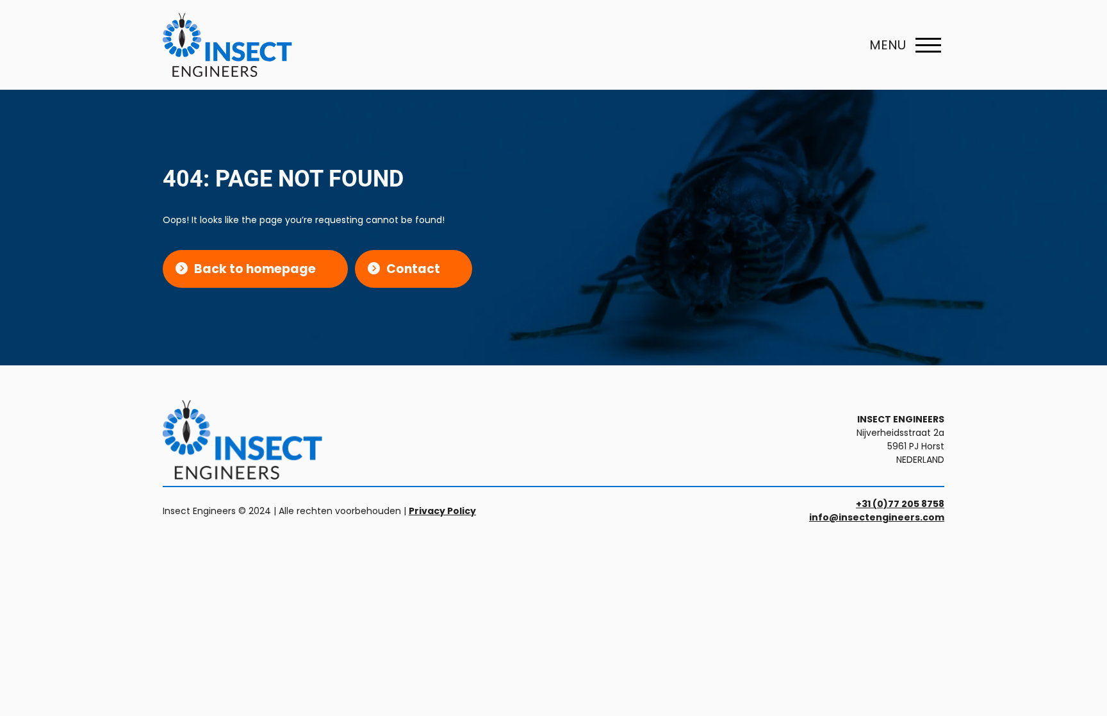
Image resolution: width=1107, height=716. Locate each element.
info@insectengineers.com (876, 517)
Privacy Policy (442, 510)
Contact (413, 269)
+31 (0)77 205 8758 (900, 503)
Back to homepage (255, 269)
